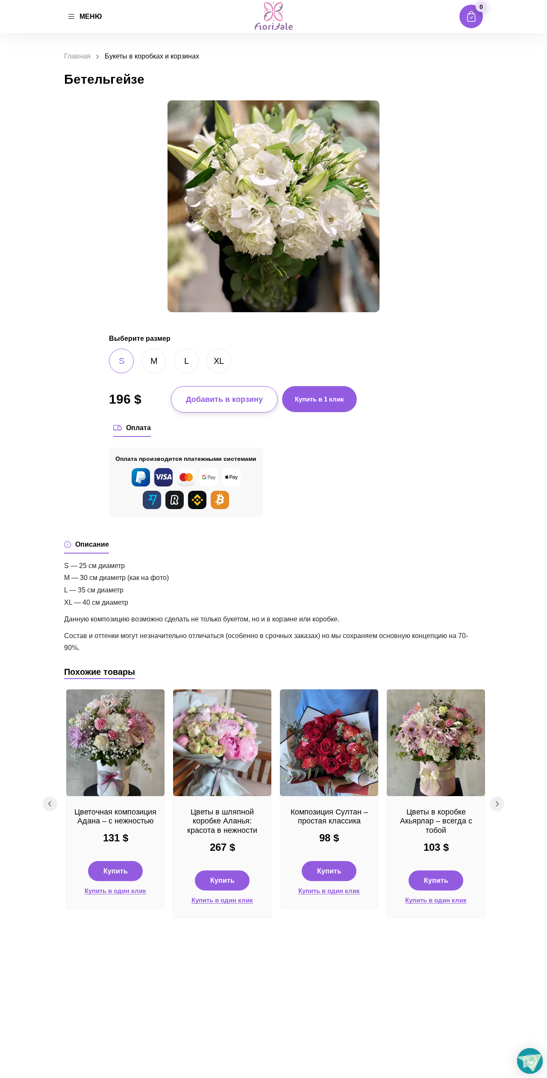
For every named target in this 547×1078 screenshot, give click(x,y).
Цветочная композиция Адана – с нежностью (115, 817)
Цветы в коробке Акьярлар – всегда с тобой (436, 821)
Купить (115, 871)
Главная (77, 56)
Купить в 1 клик (319, 399)
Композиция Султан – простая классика (329, 817)
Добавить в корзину (224, 399)
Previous (50, 804)
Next (497, 804)
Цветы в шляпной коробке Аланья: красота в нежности (222, 821)
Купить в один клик (115, 891)
